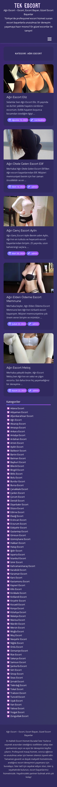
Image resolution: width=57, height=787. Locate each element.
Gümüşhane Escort (20, 539)
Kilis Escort (16, 589)
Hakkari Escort (17, 542)
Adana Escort (17, 408)
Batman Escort (18, 458)
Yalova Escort (17, 708)
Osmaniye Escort (19, 650)
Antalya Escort (17, 435)
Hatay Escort (17, 546)
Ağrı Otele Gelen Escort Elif (25, 163)
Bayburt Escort (18, 462)
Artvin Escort (17, 442)
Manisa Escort (17, 619)
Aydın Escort (16, 446)
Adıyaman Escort (19, 412)
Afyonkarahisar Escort (21, 416)
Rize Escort (16, 654)
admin (34, 186)
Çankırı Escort (17, 492)
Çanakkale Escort (19, 489)
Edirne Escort (17, 512)
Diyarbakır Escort (19, 504)
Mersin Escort (17, 627)
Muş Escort (16, 635)
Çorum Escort (17, 496)
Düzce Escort (17, 508)
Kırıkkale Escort (18, 593)
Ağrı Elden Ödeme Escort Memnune (24, 299)
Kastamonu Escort (20, 581)
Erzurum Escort (18, 523)
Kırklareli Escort (18, 596)
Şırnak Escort (17, 681)
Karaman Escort (18, 573)
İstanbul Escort (18, 558)
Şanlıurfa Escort (18, 666)
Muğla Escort (17, 631)
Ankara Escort (17, 431)
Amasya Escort (18, 427)
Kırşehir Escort (18, 600)
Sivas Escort (16, 677)
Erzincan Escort (18, 519)
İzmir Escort (16, 562)
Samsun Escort (18, 662)
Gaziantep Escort (19, 531)
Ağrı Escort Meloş (18, 367)
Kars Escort (16, 577)
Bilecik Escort (17, 466)
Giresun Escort (18, 535)
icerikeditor (39, 120)
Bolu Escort (16, 477)
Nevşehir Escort (18, 639)
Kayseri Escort (17, 585)
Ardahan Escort (18, 439)
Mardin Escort (17, 623)
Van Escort (16, 704)
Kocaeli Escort (17, 604)
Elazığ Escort (16, 516)
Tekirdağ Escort (18, 685)
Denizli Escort (17, 500)
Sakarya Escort (18, 658)
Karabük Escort (18, 569)
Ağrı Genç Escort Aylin (22, 230)
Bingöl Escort (17, 469)
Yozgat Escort (17, 712)
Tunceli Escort (17, 696)
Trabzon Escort (18, 693)
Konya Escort (17, 608)
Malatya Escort (18, 616)
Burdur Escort (17, 481)
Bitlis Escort (16, 473)
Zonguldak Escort (19, 716)
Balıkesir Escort (18, 450)
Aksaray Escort (18, 423)
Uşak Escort (16, 700)
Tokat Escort (16, 689)
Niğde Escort (17, 643)
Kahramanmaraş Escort (22, 566)
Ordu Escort (16, 646)
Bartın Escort (17, 454)
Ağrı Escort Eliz (17, 97)
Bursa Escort (17, 485)
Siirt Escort (16, 669)
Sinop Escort (17, 673)
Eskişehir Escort (18, 527)
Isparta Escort (17, 554)
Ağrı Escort (16, 419)
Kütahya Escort (18, 612)
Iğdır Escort (16, 550)
